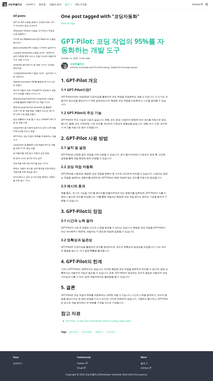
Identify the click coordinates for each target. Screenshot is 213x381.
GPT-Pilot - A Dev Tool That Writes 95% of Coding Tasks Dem (98, 321)
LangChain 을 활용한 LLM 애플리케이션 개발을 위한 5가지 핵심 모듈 (34, 146)
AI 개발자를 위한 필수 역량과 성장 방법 (31, 153)
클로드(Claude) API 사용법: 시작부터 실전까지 (34, 47)
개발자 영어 (55, 4)
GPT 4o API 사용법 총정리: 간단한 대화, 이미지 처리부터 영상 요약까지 (33, 24)
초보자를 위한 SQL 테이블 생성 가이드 (30, 163)
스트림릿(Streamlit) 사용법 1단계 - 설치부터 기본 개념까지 (34, 75)
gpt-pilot (73, 332)
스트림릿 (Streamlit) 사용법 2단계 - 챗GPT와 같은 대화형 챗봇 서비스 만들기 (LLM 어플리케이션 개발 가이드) (34, 56)
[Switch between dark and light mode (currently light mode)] (206, 4)
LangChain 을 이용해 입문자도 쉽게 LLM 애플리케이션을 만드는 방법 (34, 129)
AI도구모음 (81, 4)
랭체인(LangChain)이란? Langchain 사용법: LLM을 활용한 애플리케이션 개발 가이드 (33, 100)
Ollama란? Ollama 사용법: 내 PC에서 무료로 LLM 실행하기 (33, 32)
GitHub (196, 4)
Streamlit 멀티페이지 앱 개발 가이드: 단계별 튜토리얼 (33, 66)
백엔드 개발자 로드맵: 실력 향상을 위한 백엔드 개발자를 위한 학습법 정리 (34, 170)
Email (80, 368)
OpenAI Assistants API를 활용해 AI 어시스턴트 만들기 (34, 83)
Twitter (81, 363)
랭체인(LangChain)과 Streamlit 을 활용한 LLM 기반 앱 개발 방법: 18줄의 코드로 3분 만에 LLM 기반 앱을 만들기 (33, 111)
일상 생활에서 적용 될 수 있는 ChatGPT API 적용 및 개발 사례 (34, 121)
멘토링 (42, 4)
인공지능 (111, 332)
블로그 (68, 4)
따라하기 (30, 4)
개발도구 (99, 332)
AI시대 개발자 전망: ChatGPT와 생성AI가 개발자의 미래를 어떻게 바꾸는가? (34, 92)
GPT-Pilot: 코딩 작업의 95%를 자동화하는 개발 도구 (34, 138)
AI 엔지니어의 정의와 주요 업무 (27, 158)
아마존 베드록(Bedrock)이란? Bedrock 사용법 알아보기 (34, 41)
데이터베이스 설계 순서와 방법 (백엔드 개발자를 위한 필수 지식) (34, 179)
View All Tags (68, 23)
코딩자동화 (86, 332)
